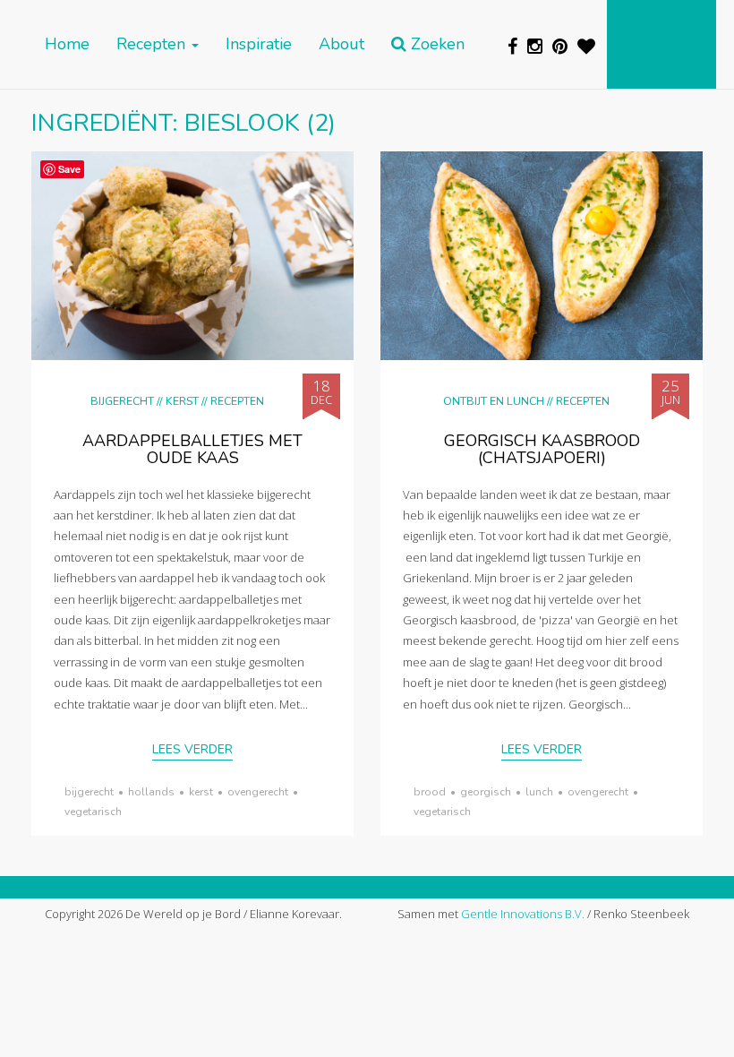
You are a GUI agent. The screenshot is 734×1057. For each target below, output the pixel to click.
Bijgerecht (122, 400)
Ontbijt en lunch (493, 400)
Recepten (153, 44)
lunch (539, 792)
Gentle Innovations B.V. (523, 914)
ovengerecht (257, 792)
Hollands (151, 792)
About (341, 44)
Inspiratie (259, 44)
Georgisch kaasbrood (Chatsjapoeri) (542, 449)
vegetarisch (93, 811)
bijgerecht (89, 792)
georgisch (485, 792)
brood (430, 792)
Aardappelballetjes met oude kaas (192, 449)
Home (67, 44)
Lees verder (192, 749)
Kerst (182, 400)
